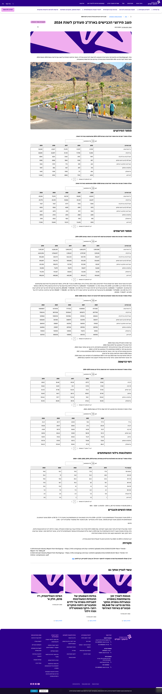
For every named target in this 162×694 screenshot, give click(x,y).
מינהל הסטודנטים (71, 647)
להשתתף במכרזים (36, 644)
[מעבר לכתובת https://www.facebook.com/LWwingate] (31, 684)
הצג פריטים (92, 141)
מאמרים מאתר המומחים (115, 16)
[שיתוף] (38, 27)
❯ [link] (71, 179)
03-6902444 (101, 644)
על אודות (156, 9)
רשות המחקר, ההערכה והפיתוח (70, 9)
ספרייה (74, 650)
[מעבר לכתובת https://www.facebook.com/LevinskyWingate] (33, 684)
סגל (123, 3)
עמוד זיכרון (38, 663)
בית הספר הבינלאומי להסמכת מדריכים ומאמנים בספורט (51, 666)
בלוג (126, 16)
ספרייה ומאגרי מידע (113, 3)
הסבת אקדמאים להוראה (127, 9)
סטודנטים (130, 3)
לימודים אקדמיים (144, 9)
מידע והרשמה (72, 638)
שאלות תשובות (37, 659)
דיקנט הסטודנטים (71, 654)
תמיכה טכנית (72, 657)
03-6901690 (98, 642)
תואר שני (88, 641)
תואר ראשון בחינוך (86, 638)
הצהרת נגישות (95, 684)
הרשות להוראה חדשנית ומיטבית (47, 9)
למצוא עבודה (38, 641)
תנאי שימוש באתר (86, 684)
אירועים (82, 3)
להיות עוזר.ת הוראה (36, 638)
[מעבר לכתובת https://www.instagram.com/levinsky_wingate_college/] (36, 684)
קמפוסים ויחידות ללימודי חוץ (95, 3)
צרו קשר (8, 3)
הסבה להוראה (87, 654)
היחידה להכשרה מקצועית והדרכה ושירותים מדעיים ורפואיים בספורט (51, 674)
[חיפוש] (13, 3)
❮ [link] (77, 179)
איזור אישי (139, 3)
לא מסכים (43, 691)
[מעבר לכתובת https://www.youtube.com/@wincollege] (38, 684)
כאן (73, 558)
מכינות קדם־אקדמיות (110, 9)
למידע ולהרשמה (8, 9)
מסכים (34, 691)
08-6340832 (106, 664)
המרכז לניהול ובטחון (53, 660)
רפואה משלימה (54, 651)
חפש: (85, 141)
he (3, 3)
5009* (100, 652)
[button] (94, 146)
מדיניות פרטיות (76, 684)
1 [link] (74, 179)
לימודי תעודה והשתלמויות (92, 9)
